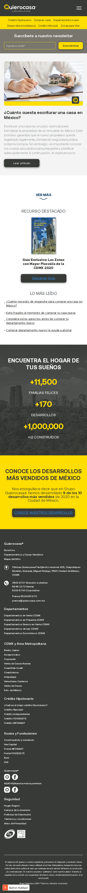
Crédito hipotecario (19, 20)
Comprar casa (42, 20)
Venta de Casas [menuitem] (13, 685)
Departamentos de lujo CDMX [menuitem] (21, 628)
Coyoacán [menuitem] (10, 659)
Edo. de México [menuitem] (13, 690)
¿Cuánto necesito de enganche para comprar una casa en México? (44, 303)
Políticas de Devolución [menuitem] (17, 814)
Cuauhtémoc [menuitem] (11, 672)
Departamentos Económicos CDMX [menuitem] (24, 633)
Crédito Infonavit (48, 25)
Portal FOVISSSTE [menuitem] (14, 753)
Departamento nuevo (66, 20)
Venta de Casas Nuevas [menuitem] (17, 663)
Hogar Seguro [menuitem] (12, 805)
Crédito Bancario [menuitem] (13, 709)
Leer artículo (21, 163)
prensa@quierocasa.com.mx (28, 600)
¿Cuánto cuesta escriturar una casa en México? (43, 115)
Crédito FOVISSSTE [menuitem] (15, 718)
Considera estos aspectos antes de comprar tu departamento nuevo (37, 321)
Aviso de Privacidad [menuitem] (15, 823)
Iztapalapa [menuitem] (10, 676)
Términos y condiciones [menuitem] (17, 818)
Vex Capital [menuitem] (10, 744)
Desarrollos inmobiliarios (21, 25)
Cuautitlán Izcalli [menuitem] (13, 667)
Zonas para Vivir (70, 25)
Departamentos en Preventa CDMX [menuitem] (24, 619)
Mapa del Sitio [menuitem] (12, 558)
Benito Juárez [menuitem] (11, 650)
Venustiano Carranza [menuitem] (16, 681)
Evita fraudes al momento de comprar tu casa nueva (40, 313)
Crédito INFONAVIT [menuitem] (14, 722)
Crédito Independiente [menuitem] (17, 713)
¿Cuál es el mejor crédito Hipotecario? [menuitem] (26, 705)
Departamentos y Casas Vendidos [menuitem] (23, 554)
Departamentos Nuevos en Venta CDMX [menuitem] (27, 624)
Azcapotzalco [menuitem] (12, 654)
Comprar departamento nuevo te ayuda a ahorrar (39, 330)
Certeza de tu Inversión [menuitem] (17, 810)
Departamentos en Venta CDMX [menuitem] (22, 615)
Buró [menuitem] (6, 757)
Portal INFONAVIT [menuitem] (14, 748)
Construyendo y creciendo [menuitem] (19, 739)
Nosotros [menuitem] (9, 550)
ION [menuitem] (6, 762)
